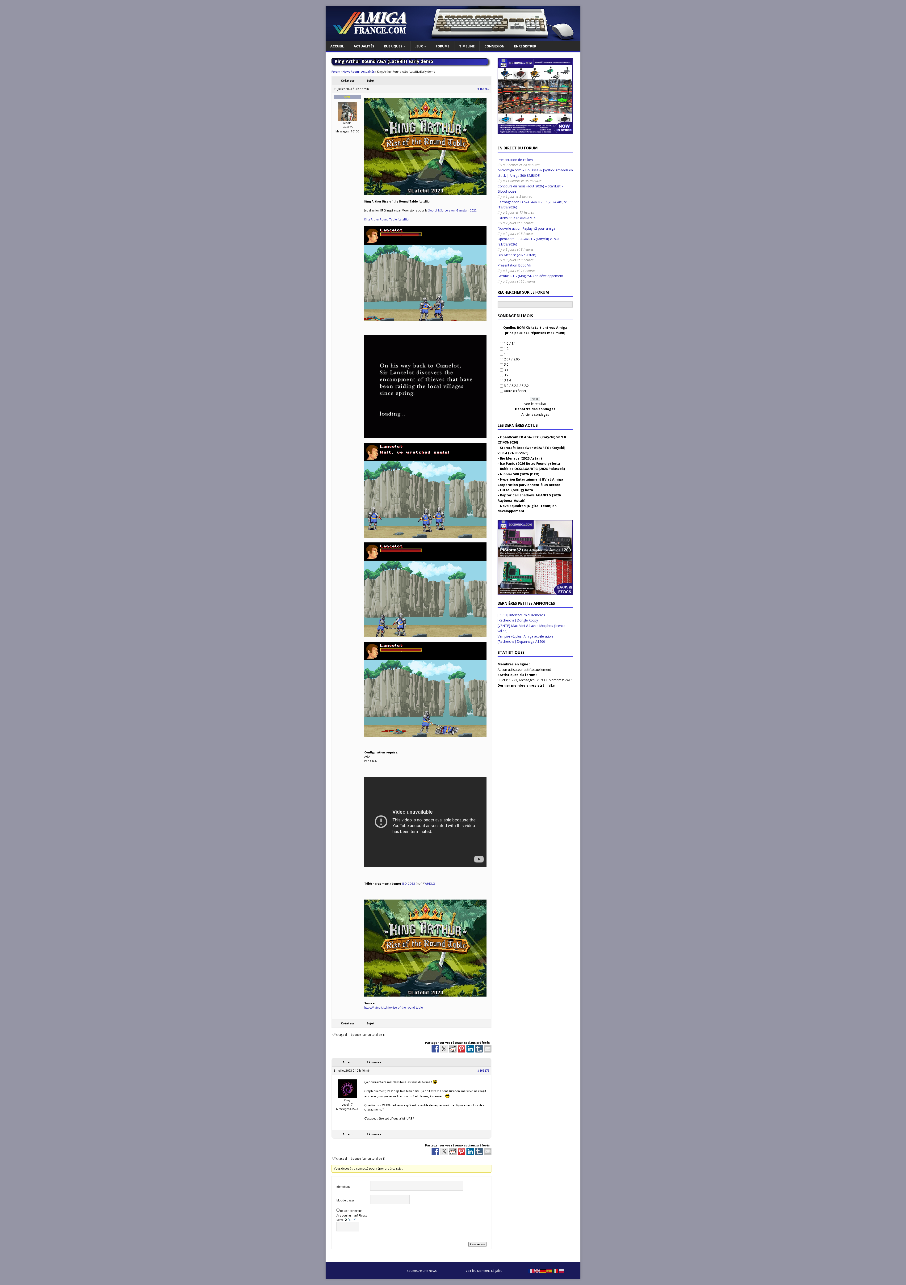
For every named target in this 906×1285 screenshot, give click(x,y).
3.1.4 (507, 380)
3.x (506, 375)
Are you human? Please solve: (351, 1217)
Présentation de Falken (515, 159)
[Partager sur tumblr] (479, 1049)
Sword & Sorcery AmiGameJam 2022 (452, 210)
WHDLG (429, 884)
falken (552, 685)
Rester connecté (351, 1211)
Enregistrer (525, 46)
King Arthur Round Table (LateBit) (386, 219)
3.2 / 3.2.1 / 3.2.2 (516, 385)
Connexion (494, 46)
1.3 (506, 354)
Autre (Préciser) (516, 391)
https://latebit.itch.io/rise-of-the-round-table (393, 1008)
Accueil (337, 46)
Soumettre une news (422, 1270)
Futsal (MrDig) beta (516, 490)
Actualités (364, 46)
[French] (531, 1270)
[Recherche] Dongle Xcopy (518, 620)
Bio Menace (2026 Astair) (517, 255)
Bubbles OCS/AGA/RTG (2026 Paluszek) (532, 468)
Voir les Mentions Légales (484, 1270)
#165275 (483, 1071)
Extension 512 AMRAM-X (517, 218)
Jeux (419, 46)
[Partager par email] (487, 1049)
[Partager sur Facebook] (435, 1049)
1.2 (506, 348)
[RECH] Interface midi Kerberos (521, 615)
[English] (537, 1270)
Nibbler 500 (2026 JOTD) (519, 474)
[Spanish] (549, 1270)
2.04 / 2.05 (512, 359)
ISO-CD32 (408, 884)
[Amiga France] (453, 38)
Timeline (467, 46)
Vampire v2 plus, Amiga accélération (525, 636)
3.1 (506, 370)
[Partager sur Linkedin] (470, 1049)
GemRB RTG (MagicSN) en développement (530, 276)
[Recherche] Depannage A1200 (521, 641)
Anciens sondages (535, 414)
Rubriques (393, 46)
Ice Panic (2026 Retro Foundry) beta (530, 463)
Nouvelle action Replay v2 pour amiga (526, 228)
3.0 (506, 364)
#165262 (483, 89)
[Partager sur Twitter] (444, 1049)
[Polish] (562, 1270)
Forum (335, 72)
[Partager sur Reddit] (453, 1049)
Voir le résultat (535, 404)
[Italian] (556, 1270)
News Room (351, 72)
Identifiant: (343, 1187)
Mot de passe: (345, 1200)
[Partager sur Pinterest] (461, 1049)
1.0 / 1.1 (510, 343)
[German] (543, 1270)
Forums (442, 46)
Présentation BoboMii (514, 265)
